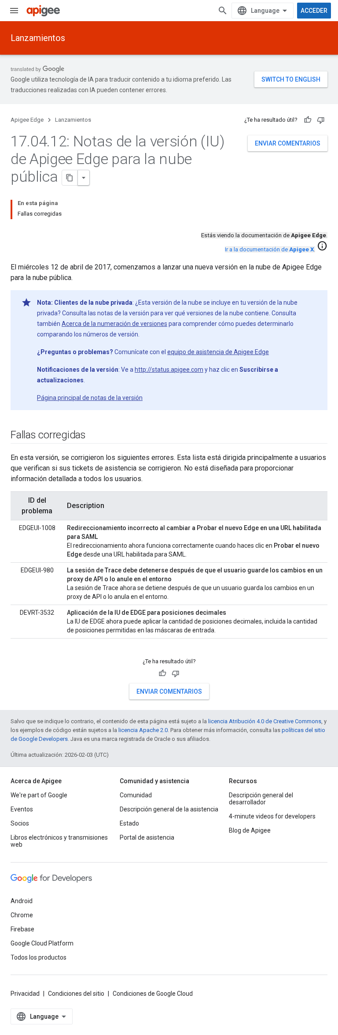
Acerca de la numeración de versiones (114, 323)
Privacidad (25, 993)
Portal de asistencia (147, 837)
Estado (129, 823)
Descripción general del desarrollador (261, 799)
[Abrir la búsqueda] (222, 10)
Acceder (314, 10)
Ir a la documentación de (269, 249)
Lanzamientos (38, 38)
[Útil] (307, 120)
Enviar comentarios (287, 143)
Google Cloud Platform (42, 943)
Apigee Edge (27, 119)
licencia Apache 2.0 (143, 730)
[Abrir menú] (14, 10)
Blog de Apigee (250, 830)
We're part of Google (39, 795)
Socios (20, 823)
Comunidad (136, 795)
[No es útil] (320, 120)
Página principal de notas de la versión (90, 397)
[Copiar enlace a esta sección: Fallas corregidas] (94, 435)
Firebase (22, 929)
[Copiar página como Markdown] (70, 177)
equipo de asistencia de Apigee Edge (218, 351)
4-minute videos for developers (272, 816)
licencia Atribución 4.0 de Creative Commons (264, 721)
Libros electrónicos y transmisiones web (59, 841)
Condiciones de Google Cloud (153, 993)
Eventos (22, 809)
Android (22, 900)
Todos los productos (38, 957)
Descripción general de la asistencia (169, 809)
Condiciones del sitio (76, 993)
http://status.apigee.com (169, 369)
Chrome (22, 915)
